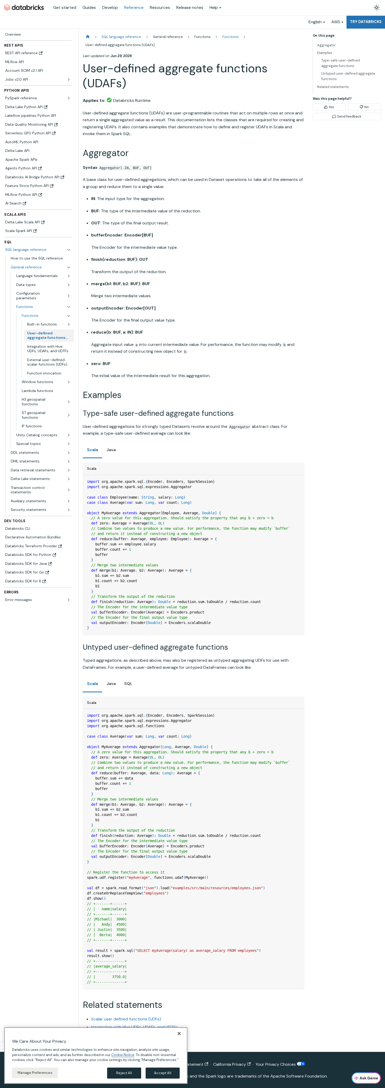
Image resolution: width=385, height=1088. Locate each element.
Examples (324, 53)
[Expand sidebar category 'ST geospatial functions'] (68, 415)
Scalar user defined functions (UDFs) (126, 1019)
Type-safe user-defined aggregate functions (340, 63)
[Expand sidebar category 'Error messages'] (68, 600)
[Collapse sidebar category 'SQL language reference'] (68, 250)
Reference (134, 7)
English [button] (315, 22)
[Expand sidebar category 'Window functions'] (68, 382)
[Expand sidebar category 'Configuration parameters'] (68, 296)
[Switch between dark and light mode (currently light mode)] (376, 7)
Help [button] (214, 7)
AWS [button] (335, 22)
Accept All (162, 1073)
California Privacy (229, 1064)
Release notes (189, 7)
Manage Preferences (35, 1072)
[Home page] (88, 37)
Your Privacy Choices (276, 1064)
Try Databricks (366, 21)
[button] (41, 267)
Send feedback (349, 116)
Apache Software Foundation (298, 1076)
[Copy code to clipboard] (298, 481)
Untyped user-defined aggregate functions (348, 76)
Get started (64, 7)
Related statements (333, 87)
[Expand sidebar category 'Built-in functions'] (68, 324)
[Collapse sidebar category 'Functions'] (68, 316)
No (366, 107)
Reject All (124, 1073)
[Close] (179, 1033)
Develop (110, 7)
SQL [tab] (128, 683)
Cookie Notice (122, 1054)
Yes (331, 107)
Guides (89, 7)
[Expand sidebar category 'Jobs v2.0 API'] (68, 80)
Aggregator (326, 45)
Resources (160, 7)
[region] (96, 1055)
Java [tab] (111, 449)
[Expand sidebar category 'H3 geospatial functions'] (68, 402)
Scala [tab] (92, 449)
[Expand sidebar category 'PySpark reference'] (68, 98)
